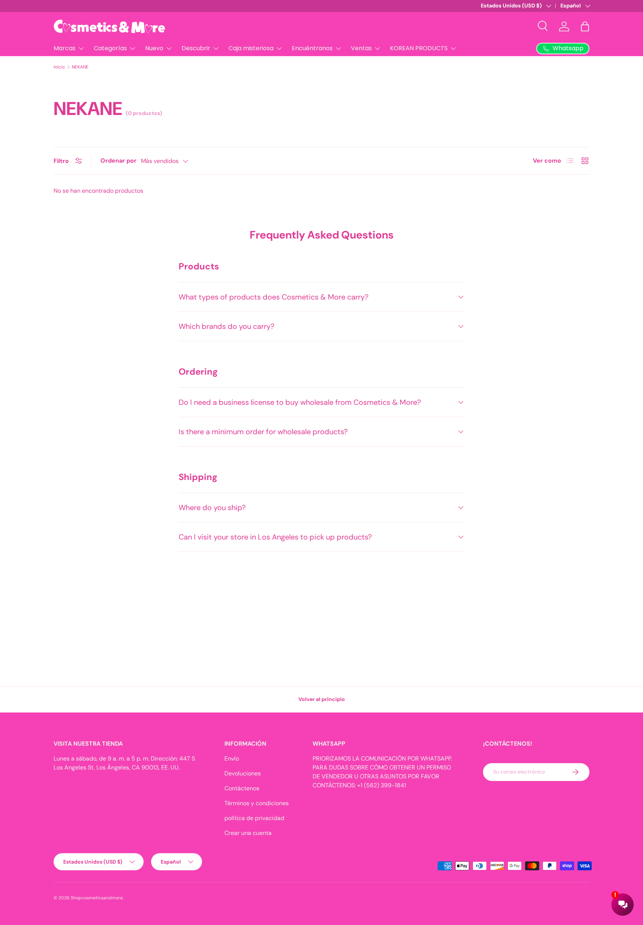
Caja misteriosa (250, 48)
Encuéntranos (312, 48)
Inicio (59, 67)
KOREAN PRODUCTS (419, 48)
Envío (231, 758)
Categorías (110, 48)
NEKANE (80, 67)
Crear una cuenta (248, 833)
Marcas (65, 48)
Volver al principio (321, 699)
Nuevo (154, 48)
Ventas (361, 48)
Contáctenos (241, 788)
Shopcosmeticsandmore (97, 898)
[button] (585, 26)
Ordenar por (118, 160)
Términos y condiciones (256, 803)
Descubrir (196, 48)
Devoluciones (242, 773)
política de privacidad (254, 818)
